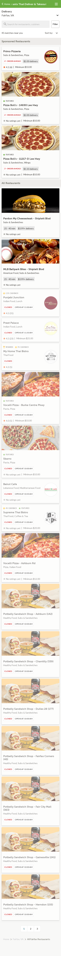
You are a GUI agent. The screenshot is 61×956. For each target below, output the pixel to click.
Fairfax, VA (18, 939)
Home (6, 939)
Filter (55, 24)
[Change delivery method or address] (57, 14)
